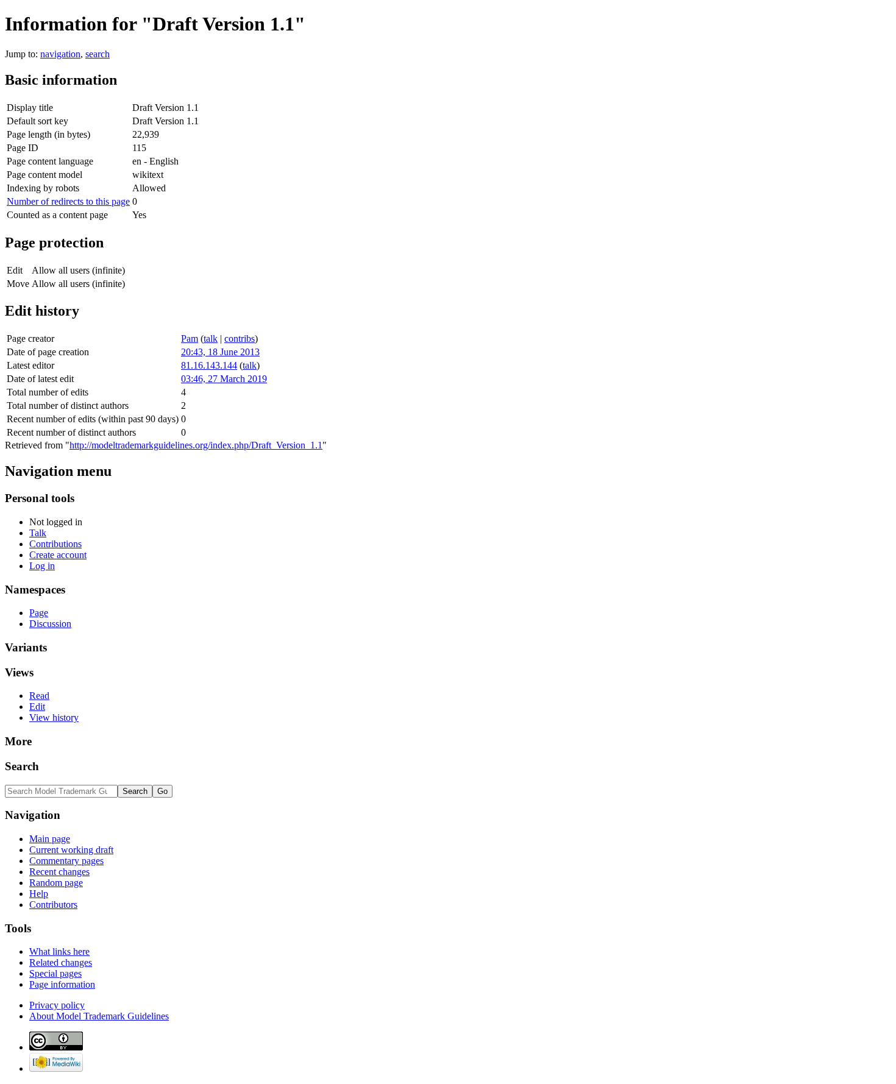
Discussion (50, 623)
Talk (37, 533)
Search (22, 766)
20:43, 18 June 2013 (220, 352)
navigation (60, 54)
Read (39, 695)
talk (211, 338)
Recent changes (59, 871)
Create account (58, 555)
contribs (239, 338)
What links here (59, 951)
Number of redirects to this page (68, 201)
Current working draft (71, 850)
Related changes (60, 962)
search (97, 54)
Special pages (55, 973)
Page (38, 613)
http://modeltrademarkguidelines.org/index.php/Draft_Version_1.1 (195, 445)
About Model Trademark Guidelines (99, 1016)
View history (54, 717)
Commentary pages (66, 861)
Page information (62, 984)
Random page (56, 882)
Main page (49, 839)
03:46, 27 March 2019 (224, 379)
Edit (37, 706)
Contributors (53, 904)
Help (38, 893)
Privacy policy (57, 1005)
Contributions (55, 544)
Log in (42, 566)
